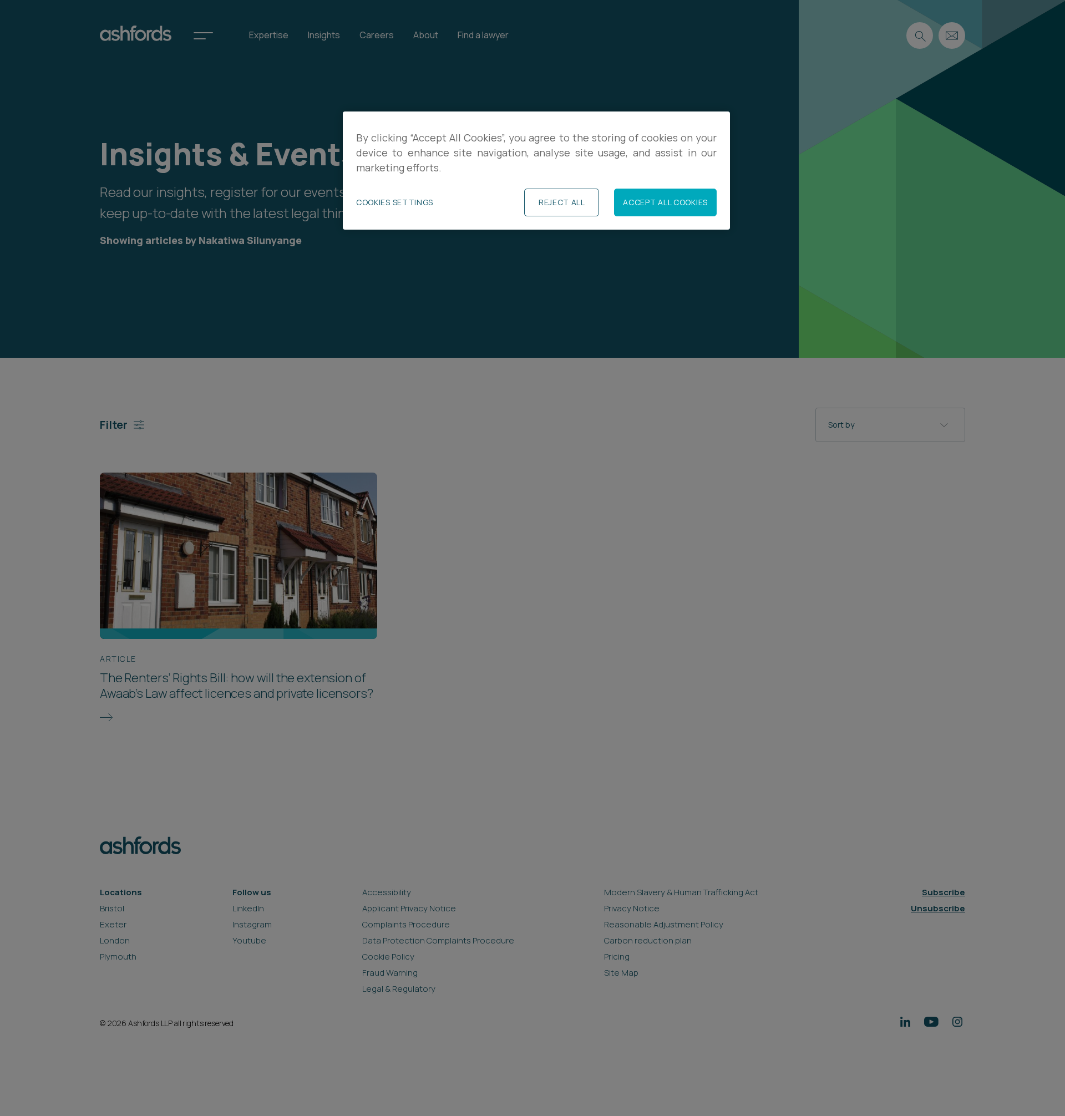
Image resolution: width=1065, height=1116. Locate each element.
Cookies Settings (394, 202)
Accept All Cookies (665, 202)
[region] (536, 170)
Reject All (562, 202)
